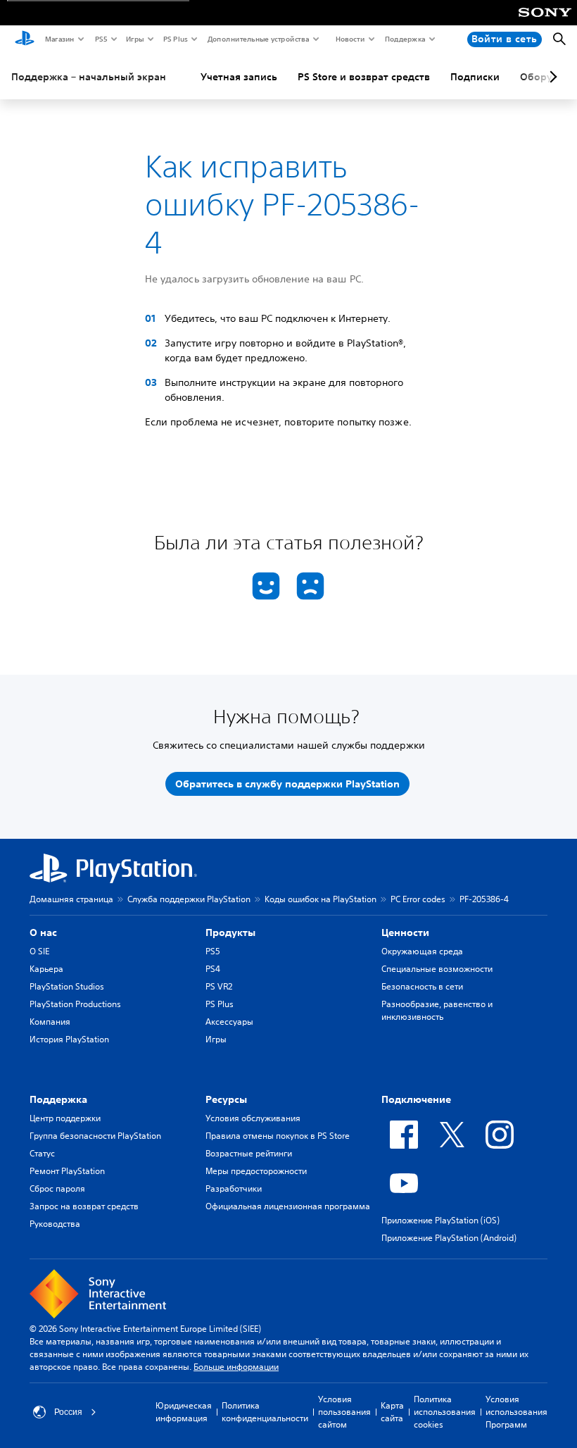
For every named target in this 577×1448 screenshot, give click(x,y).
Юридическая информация (184, 1411)
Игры (134, 39)
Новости (349, 39)
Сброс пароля (57, 1188)
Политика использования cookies (445, 1411)
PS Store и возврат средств (364, 76)
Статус (42, 1153)
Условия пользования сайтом (344, 1411)
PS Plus (175, 39)
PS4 (212, 969)
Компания (50, 1022)
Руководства (55, 1224)
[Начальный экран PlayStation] (25, 39)
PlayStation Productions (75, 1004)
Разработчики (233, 1188)
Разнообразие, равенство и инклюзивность (437, 1010)
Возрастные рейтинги (248, 1153)
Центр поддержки (65, 1118)
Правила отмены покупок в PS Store (277, 1136)
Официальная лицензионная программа (287, 1206)
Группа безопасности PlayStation (95, 1136)
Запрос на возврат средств (84, 1206)
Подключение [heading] (416, 1099)
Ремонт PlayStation (67, 1171)
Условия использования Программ (516, 1411)
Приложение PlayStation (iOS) (440, 1220)
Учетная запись (239, 76)
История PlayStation (69, 1039)
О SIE (39, 951)
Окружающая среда (422, 951)
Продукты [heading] (230, 932)
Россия (68, 1412)
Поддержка (404, 39)
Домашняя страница (71, 899)
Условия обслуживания (252, 1118)
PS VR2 (218, 986)
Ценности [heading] (405, 932)
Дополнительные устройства (257, 39)
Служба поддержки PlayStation (189, 899)
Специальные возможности (437, 969)
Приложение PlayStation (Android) (448, 1238)
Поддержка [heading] (58, 1099)
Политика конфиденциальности (265, 1411)
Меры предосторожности (256, 1171)
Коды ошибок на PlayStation (320, 899)
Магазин (59, 39)
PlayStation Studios (67, 986)
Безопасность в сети (422, 986)
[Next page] (551, 76)
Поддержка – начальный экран (88, 76)
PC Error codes (418, 899)
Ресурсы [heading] (226, 1099)
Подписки (475, 76)
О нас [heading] (43, 932)
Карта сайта (392, 1411)
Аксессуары (229, 1022)
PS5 (100, 39)
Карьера (46, 969)
